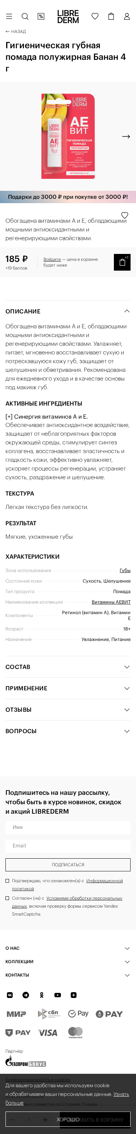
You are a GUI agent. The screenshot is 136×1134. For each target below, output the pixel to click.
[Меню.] (9, 16)
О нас (12, 948)
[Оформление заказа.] (111, 16)
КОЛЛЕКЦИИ (19, 961)
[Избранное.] (95, 16)
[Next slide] (126, 136)
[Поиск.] (25, 16)
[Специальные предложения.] (41, 16)
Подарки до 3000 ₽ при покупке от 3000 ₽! (68, 196)
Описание (22, 311)
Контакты (17, 975)
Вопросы (21, 731)
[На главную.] (68, 16)
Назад (18, 31)
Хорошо (68, 1119)
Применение (26, 688)
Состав (17, 666)
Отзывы (18, 709)
